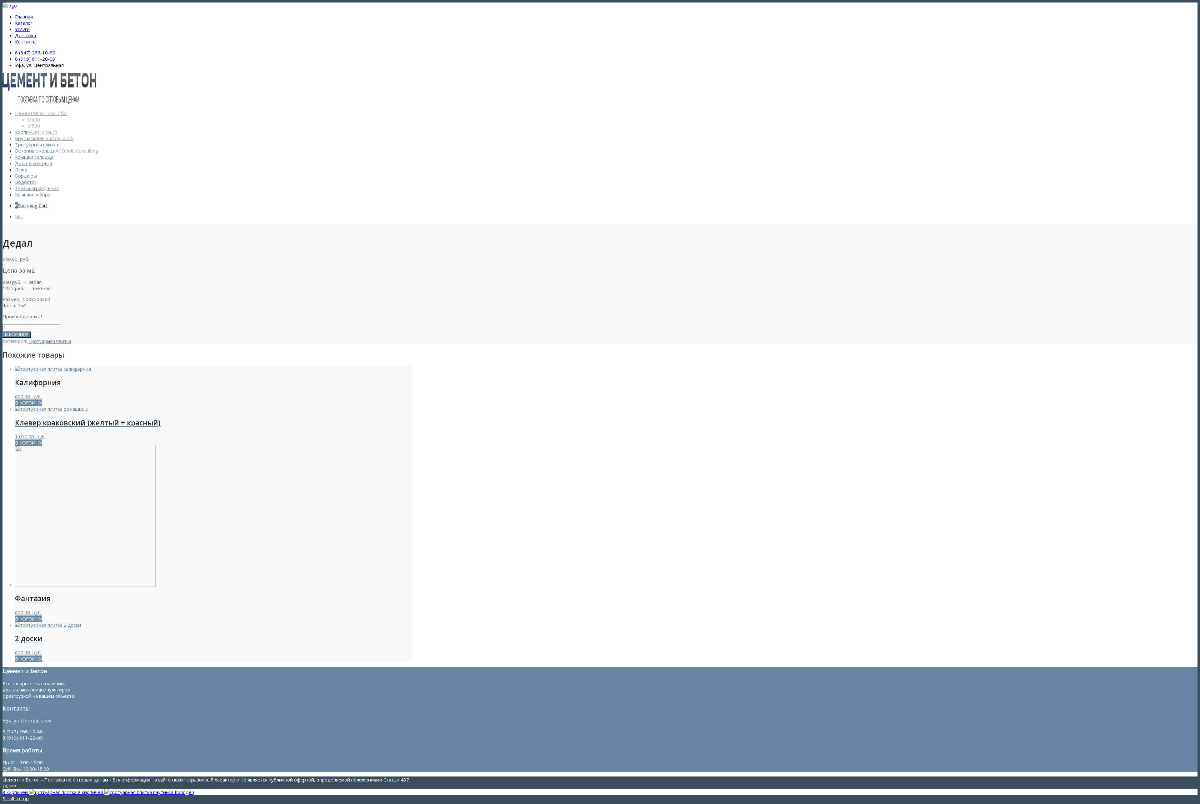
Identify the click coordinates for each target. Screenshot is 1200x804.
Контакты (26, 41)
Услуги (22, 29)
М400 (34, 119)
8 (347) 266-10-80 (35, 52)
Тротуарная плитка (49, 341)
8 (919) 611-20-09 (35, 59)
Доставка (25, 35)
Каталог (23, 23)
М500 (34, 126)
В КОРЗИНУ (16, 334)
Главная (24, 16)
